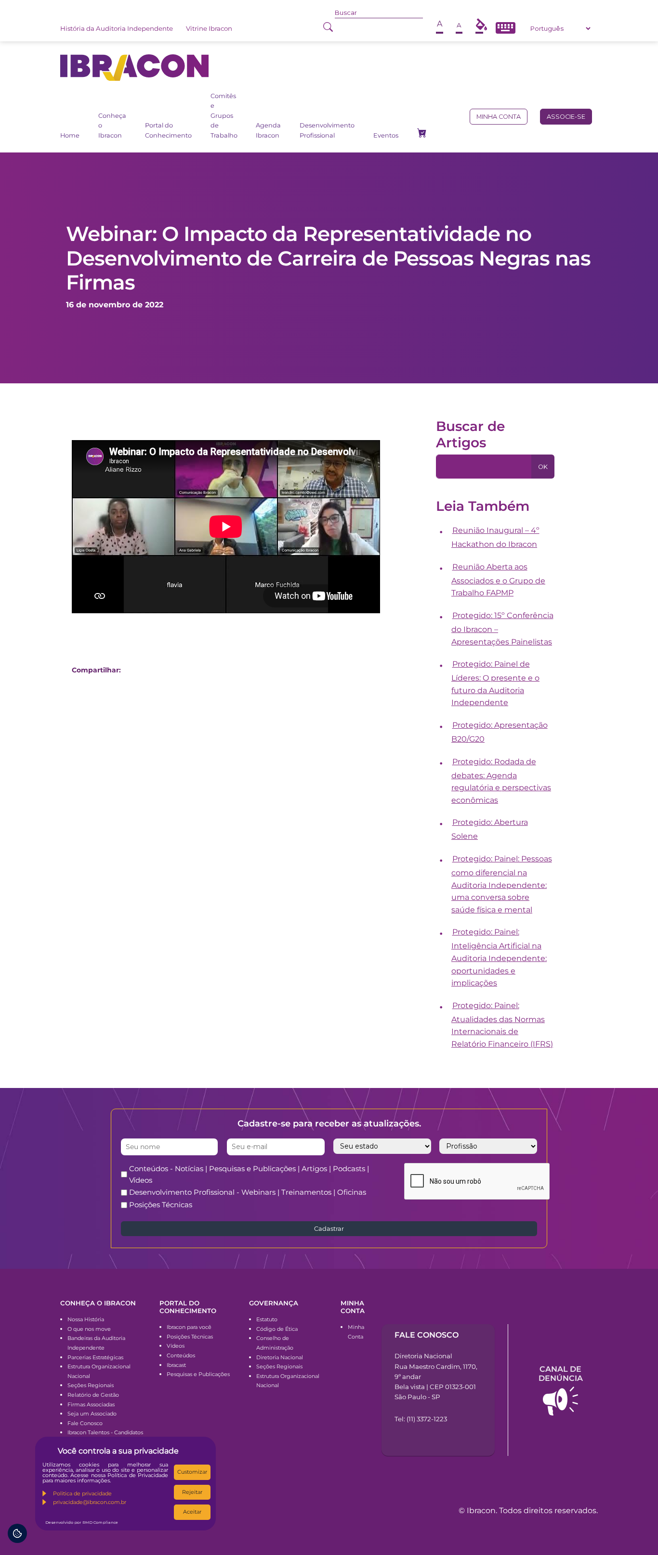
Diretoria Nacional (279, 1357)
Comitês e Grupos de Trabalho (224, 115)
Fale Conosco (85, 1423)
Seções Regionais (90, 1385)
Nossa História (85, 1319)
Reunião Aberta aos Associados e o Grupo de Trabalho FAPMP (498, 580)
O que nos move (89, 1329)
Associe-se (566, 116)
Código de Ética (277, 1329)
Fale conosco (427, 1335)
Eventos (385, 135)
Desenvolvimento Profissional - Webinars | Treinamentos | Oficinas (247, 1192)
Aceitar (192, 1511)
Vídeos (175, 1345)
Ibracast (176, 1365)
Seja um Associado (92, 1413)
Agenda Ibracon (268, 130)
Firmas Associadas (91, 1404)
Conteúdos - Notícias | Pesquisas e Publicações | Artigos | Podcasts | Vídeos (249, 1174)
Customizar (192, 1471)
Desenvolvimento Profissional (327, 130)
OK (543, 466)
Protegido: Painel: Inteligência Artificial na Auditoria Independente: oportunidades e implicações (499, 957)
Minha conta (498, 116)
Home (69, 135)
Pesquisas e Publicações (198, 1374)
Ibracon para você (189, 1327)
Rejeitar (192, 1492)
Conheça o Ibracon (112, 125)
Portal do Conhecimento (168, 130)
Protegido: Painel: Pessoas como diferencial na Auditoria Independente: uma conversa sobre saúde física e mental (501, 884)
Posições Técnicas (160, 1204)
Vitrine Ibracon (209, 28)
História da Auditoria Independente (116, 28)
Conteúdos (181, 1355)
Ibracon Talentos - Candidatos (105, 1432)
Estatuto (266, 1319)
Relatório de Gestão (93, 1394)
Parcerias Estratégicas (95, 1357)
